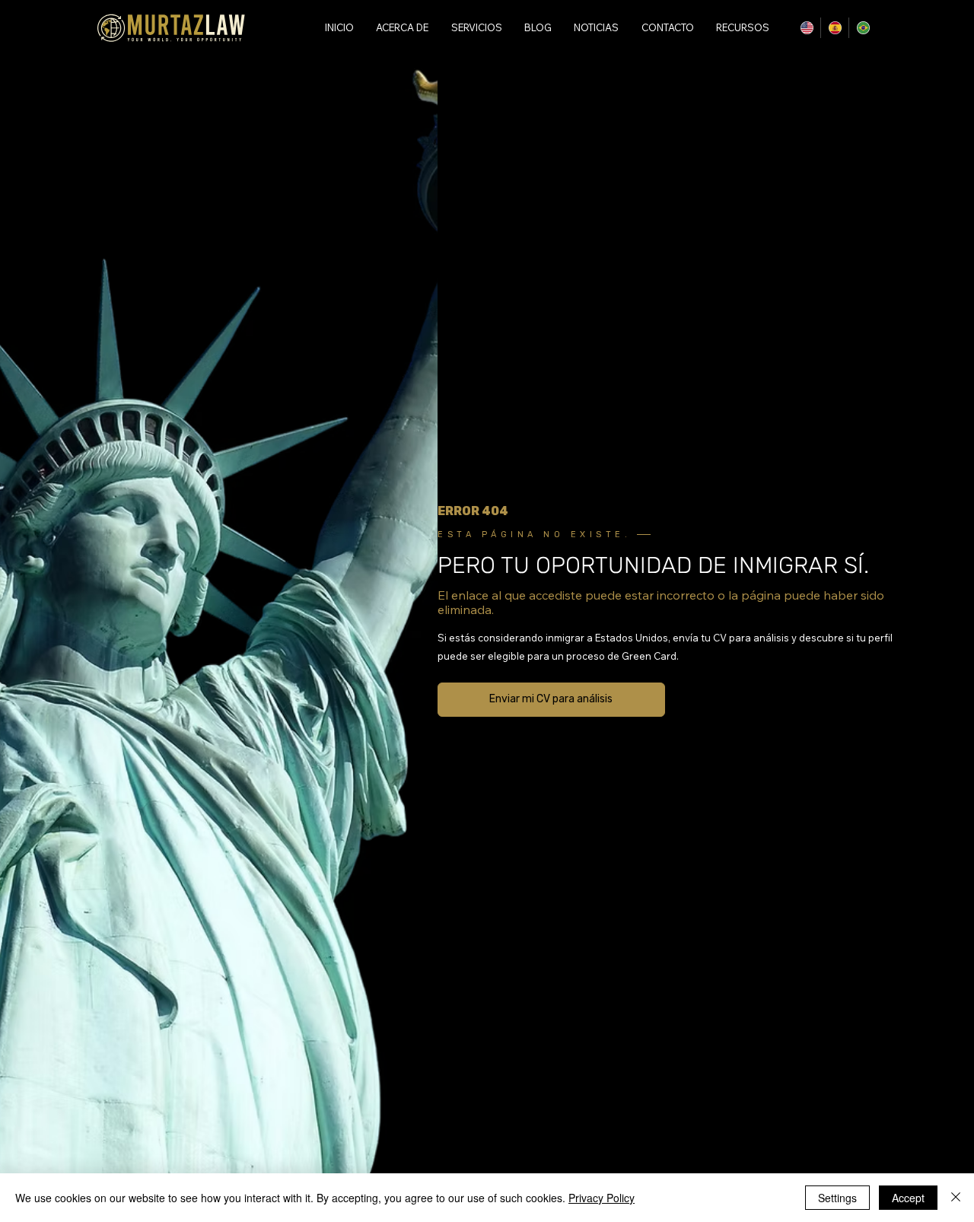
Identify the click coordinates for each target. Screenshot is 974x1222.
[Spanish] (834, 28)
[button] (741, 27)
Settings (837, 1197)
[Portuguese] (862, 28)
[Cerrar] (956, 1197)
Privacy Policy (601, 1197)
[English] (806, 28)
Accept (908, 1197)
